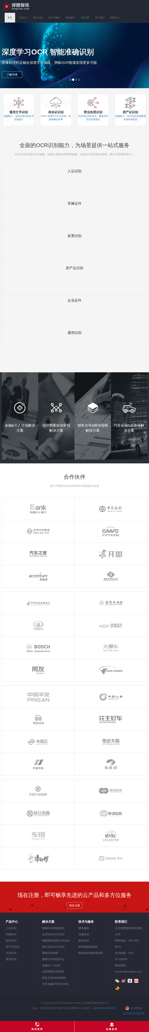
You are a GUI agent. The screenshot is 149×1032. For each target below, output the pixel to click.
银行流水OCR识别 (53, 946)
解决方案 (37, 17)
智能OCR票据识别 (53, 928)
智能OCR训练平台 (53, 959)
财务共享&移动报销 (54, 977)
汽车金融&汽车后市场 (55, 983)
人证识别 (11, 928)
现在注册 (74, 905)
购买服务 (70, 17)
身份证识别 (56, 112)
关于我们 (99, 17)
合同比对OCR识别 (53, 934)
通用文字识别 (18, 112)
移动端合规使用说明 (90, 952)
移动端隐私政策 (87, 946)
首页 (10, 17)
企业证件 (11, 952)
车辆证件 (11, 934)
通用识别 (11, 959)
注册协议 (83, 934)
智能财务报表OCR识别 (56, 940)
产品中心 (22, 17)
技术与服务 (54, 17)
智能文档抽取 (50, 952)
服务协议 (83, 940)
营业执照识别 (93, 112)
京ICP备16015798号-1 (105, 1008)
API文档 (85, 17)
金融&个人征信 (51, 965)
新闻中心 (115, 17)
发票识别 (11, 940)
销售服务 (83, 928)
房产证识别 (130, 112)
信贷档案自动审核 (53, 971)
